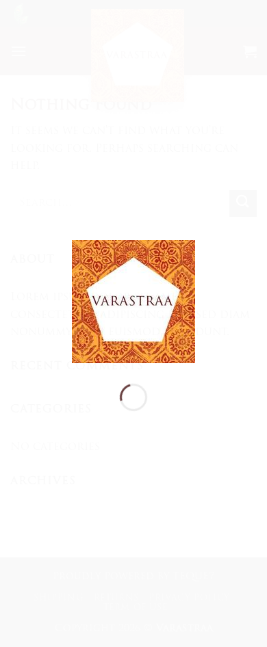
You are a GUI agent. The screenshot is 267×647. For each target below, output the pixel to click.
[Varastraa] (133, 302)
